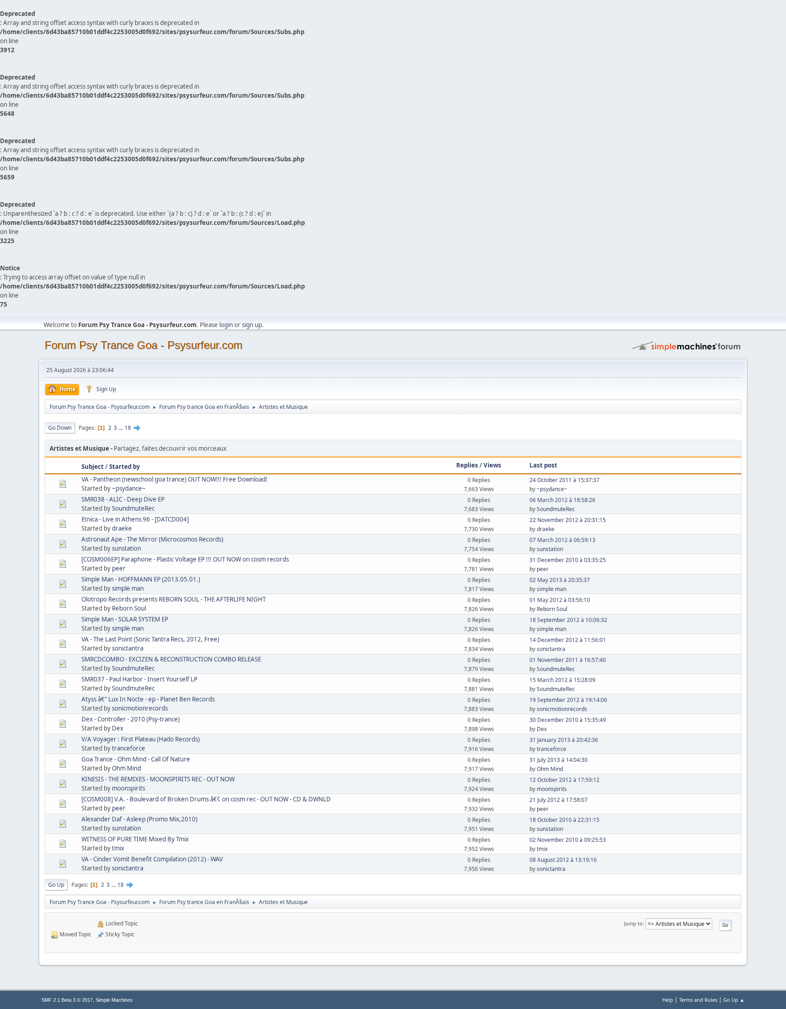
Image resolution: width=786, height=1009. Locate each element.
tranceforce (128, 748)
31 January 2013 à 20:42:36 (563, 740)
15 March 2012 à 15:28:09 (562, 680)
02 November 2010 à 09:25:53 (567, 840)
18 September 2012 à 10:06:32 (568, 620)
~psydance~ (129, 488)
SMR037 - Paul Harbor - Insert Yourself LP (139, 679)
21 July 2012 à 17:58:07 (558, 800)
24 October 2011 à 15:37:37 (564, 480)
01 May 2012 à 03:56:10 (559, 600)
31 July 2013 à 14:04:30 (558, 760)
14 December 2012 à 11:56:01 (567, 640)
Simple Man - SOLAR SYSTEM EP (124, 619)
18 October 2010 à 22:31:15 (564, 820)
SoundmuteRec (133, 508)
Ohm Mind (126, 768)
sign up (252, 325)
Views (492, 465)
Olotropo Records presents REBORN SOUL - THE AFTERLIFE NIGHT (173, 599)
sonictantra (127, 648)
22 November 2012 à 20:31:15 (567, 520)
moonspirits (128, 788)
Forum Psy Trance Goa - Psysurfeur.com (143, 345)
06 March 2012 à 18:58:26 (562, 500)
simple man (128, 588)
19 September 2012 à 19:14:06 (568, 700)
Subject (92, 466)
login (226, 325)
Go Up (56, 885)
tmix (118, 848)
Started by (124, 466)
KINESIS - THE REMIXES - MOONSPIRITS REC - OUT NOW (158, 779)
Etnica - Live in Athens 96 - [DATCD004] (135, 519)
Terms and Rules (698, 999)
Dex (117, 728)
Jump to (633, 923)
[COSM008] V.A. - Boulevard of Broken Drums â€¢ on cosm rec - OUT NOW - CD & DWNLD (206, 799)
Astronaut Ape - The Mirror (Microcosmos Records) (152, 539)
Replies (467, 465)
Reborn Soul (129, 608)
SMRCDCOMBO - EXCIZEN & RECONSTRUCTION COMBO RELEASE (171, 659)
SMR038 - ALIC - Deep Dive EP (123, 499)
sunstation (126, 548)
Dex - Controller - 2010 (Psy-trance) (130, 719)
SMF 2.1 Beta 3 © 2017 (67, 1000)
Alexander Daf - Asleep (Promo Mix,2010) (139, 819)
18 (128, 428)
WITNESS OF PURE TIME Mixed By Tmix (135, 839)
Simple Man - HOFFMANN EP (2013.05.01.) (140, 579)
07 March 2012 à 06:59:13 (562, 540)
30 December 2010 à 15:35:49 (567, 720)
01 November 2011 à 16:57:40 (567, 660)
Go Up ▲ (734, 999)
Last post (543, 465)
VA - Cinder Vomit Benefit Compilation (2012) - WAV (152, 859)
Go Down (59, 428)
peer (119, 568)
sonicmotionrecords (140, 708)
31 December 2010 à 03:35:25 (567, 560)
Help (667, 999)
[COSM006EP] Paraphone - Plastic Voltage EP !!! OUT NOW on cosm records (185, 559)
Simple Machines (114, 1000)
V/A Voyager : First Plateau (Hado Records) (140, 739)
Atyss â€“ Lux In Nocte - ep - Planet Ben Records (148, 699)
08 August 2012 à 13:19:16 (563, 860)
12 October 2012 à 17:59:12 (564, 780)
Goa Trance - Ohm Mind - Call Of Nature (135, 759)
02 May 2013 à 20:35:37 (559, 580)
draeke (122, 528)
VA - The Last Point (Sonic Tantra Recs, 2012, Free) (150, 639)
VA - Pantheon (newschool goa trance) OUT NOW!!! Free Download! (174, 479)
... (121, 428)
